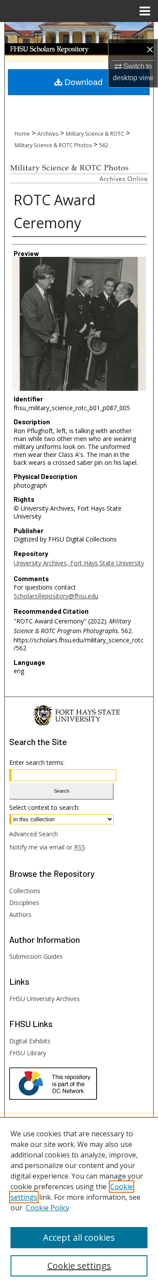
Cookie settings (79, 1266)
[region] (79, 1202)
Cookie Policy (47, 1208)
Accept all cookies (79, 1237)
